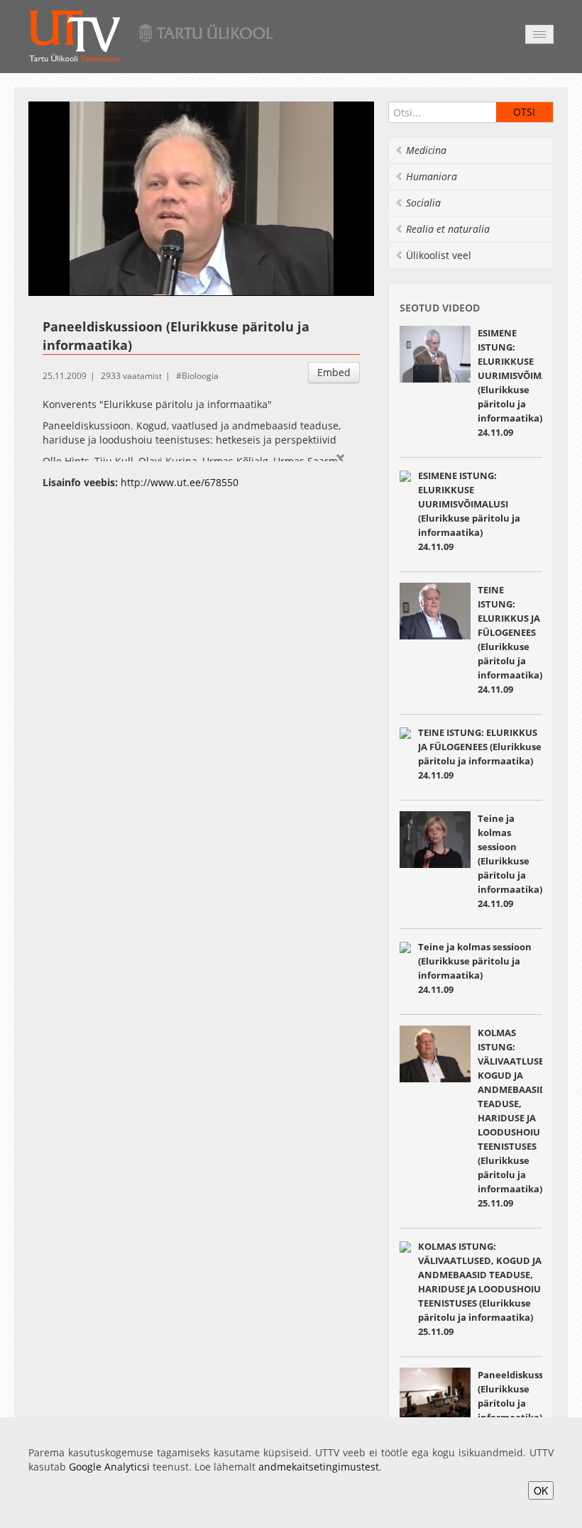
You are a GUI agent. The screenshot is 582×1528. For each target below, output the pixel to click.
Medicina (426, 150)
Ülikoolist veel (438, 255)
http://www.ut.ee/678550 (179, 482)
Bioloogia (200, 376)
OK (541, 1490)
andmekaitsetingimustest (318, 1466)
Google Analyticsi (109, 1466)
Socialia (423, 202)
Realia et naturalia (448, 229)
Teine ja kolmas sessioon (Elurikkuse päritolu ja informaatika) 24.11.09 (510, 861)
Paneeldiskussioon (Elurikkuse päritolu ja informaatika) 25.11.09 (521, 1403)
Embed (334, 372)
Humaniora (431, 176)
